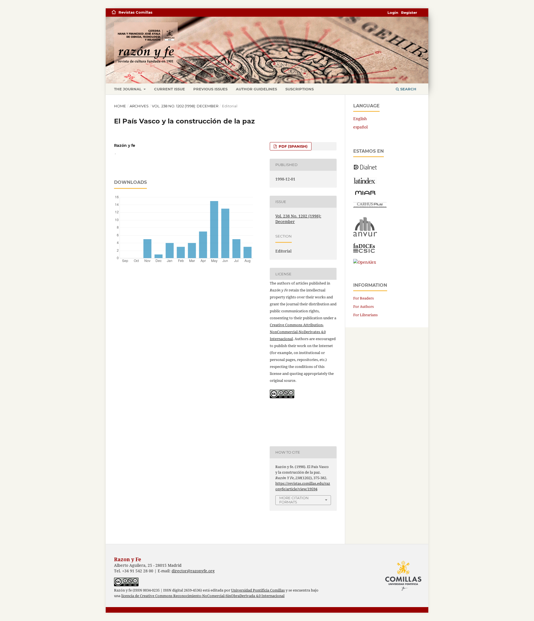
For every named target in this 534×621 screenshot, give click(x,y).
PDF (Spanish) (293, 146)
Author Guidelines (256, 89)
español (360, 127)
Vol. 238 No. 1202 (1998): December (185, 106)
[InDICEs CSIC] (364, 251)
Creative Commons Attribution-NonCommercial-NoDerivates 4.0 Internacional (298, 331)
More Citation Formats (294, 500)
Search (407, 89)
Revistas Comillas (135, 12)
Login (392, 12)
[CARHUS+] (370, 206)
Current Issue (169, 89)
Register (409, 12)
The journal (128, 89)
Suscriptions (299, 89)
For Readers (363, 298)
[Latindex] (365, 182)
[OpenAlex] (364, 262)
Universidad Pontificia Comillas (258, 590)
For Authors (363, 306)
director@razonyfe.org (193, 570)
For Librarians (365, 314)
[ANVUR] (365, 235)
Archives (139, 106)
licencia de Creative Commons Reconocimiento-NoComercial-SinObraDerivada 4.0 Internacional (203, 595)
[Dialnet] (365, 169)
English (360, 118)
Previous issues (210, 89)
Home (120, 106)
